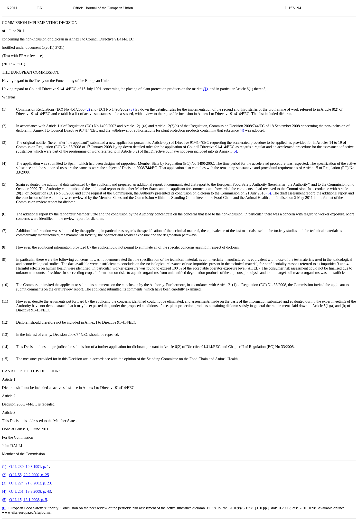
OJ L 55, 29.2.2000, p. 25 (29, 475)
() (205, 89)
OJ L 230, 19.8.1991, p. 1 (29, 466)
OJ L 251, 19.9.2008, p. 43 (30, 491)
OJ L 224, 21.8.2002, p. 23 (30, 483)
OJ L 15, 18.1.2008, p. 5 (28, 500)
